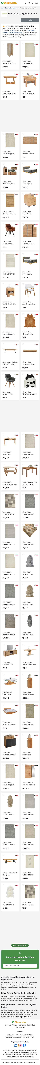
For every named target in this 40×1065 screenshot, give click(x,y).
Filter (31, 20)
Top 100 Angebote (28, 1037)
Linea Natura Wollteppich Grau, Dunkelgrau (8, 513)
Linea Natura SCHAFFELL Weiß (27, 603)
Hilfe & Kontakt (20, 1027)
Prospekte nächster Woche (24, 1035)
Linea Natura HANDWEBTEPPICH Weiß (28, 874)
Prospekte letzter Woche (14, 1037)
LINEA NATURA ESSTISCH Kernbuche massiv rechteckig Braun (29, 664)
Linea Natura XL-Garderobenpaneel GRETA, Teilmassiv (9, 213)
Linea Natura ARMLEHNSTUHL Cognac (8, 243)
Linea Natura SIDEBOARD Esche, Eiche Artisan (28, 153)
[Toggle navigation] (36, 3)
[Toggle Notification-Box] (25, 3)
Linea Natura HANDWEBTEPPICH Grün (28, 724)
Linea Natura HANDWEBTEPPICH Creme (9, 273)
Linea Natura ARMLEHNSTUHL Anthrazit (8, 393)
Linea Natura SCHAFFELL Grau (27, 573)
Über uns (8, 1025)
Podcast (14, 1025)
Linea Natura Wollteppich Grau (28, 904)
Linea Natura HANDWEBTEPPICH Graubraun (28, 513)
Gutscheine (10, 1035)
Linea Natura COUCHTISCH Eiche (9, 92)
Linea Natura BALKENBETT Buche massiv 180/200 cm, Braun (9, 724)
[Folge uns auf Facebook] (24, 1045)
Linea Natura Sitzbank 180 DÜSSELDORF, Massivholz (10, 363)
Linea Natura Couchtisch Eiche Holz (10, 483)
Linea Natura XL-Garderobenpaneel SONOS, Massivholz (28, 784)
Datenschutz (31, 1025)
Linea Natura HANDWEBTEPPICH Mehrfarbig (28, 543)
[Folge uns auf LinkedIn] (15, 1045)
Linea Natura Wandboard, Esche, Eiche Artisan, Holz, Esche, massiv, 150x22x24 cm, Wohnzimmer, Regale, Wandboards (29, 363)
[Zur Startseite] (10, 3)
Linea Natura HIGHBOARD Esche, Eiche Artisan (28, 243)
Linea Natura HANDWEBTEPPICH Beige (28, 844)
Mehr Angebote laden (20, 945)
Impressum (22, 1025)
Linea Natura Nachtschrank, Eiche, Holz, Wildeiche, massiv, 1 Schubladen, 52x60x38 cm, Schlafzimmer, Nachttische (10, 303)
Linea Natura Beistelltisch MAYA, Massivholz (28, 694)
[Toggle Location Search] (32, 3)
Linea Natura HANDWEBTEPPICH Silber (9, 543)
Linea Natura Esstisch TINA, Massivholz (29, 483)
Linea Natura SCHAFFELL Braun (8, 814)
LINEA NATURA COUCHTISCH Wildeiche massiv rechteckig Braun (8, 694)
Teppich (12, 30)
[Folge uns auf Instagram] (19, 1045)
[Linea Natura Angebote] (4, 14)
